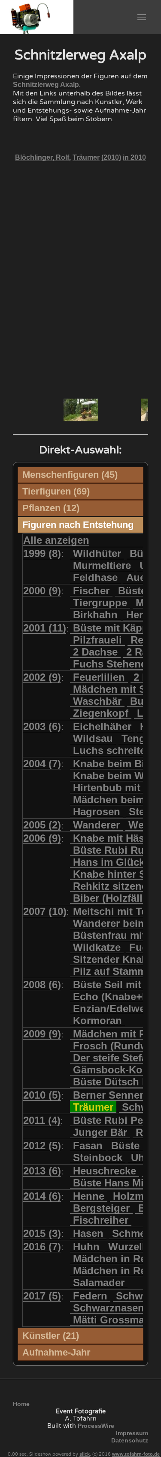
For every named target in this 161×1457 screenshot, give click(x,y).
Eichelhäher (102, 726)
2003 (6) (42, 726)
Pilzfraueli (97, 640)
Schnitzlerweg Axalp (46, 84)
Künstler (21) (50, 1335)
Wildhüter (97, 553)
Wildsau (93, 738)
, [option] (80, 157)
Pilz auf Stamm (109, 971)
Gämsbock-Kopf (112, 1070)
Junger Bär (100, 1132)
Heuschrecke (104, 1171)
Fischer (91, 590)
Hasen (88, 1233)
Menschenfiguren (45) (70, 474)
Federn (90, 1296)
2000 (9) (42, 590)
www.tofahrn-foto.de (136, 1454)
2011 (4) (42, 1120)
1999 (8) (42, 553)
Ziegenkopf (100, 713)
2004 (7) (42, 763)
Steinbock (97, 1157)
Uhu (141, 1157)
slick (84, 1454)
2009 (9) (42, 1034)
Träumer (86, 157)
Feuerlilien (99, 677)
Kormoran (97, 1020)
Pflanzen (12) (50, 508)
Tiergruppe (100, 602)
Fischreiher (100, 1220)
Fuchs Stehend (110, 664)
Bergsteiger (101, 1208)
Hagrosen (96, 811)
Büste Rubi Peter (114, 1120)
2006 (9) (42, 838)
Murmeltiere (102, 565)
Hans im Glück (109, 862)
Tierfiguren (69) (56, 491)
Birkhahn (95, 614)
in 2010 (134, 157)
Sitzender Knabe (113, 959)
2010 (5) (42, 1095)
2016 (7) (42, 1246)
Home (21, 1403)
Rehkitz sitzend (110, 886)
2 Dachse (95, 652)
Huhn (86, 1246)
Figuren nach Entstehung (78, 524)
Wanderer (96, 825)
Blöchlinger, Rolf (42, 157)
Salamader (99, 1282)
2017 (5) (42, 1296)
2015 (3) (42, 1233)
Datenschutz (129, 1440)
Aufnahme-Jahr (56, 1352)
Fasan (88, 1145)
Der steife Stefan (113, 1058)
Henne (88, 1196)
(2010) (111, 157)
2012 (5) (42, 1145)
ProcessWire (96, 1425)
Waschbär (97, 701)
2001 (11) (44, 628)
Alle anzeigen (56, 540)
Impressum (132, 1433)
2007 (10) (45, 911)
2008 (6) (42, 984)
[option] (81, 410)
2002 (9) (42, 677)
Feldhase (95, 577)
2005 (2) (42, 825)
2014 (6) (42, 1196)
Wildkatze (97, 947)
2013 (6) (42, 1171)
